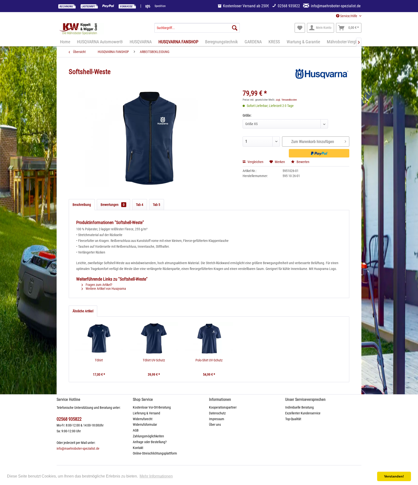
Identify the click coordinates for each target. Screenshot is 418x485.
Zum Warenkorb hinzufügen (312, 141)
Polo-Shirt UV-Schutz (209, 360)
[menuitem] (197, 28)
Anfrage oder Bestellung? (150, 442)
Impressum (216, 419)
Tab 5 (156, 205)
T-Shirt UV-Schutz (154, 360)
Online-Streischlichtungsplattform (155, 453)
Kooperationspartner (223, 407)
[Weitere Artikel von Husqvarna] (321, 76)
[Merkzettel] (300, 28)
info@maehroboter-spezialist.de (78, 448)
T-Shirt (99, 360)
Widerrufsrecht (142, 419)
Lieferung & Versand (146, 413)
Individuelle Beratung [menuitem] (299, 407)
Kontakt (138, 448)
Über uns (215, 424)
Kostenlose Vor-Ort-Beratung (152, 407)
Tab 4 (139, 205)
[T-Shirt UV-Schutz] (154, 338)
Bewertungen (113, 205)
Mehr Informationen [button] (156, 476)
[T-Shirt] (99, 338)
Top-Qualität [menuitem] (293, 419)
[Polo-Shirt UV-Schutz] (209, 338)
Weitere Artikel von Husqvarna (105, 289)
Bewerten (302, 162)
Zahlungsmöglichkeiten (148, 436)
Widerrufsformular (145, 424)
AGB (136, 430)
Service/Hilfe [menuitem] (348, 16)
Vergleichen (255, 162)
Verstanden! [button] (394, 476)
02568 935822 (69, 419)
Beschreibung (82, 205)
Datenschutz (217, 413)
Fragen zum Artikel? (98, 285)
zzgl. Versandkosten (286, 99)
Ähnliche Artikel (83, 311)
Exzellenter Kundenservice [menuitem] (303, 413)
